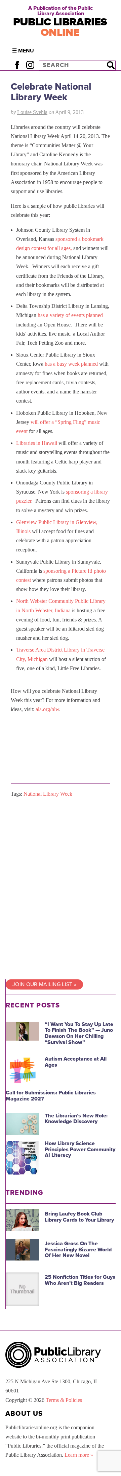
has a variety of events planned (70, 315)
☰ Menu (23, 50)
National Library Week (48, 794)
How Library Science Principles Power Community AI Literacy (80, 1149)
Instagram (30, 65)
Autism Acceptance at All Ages (76, 1061)
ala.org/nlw (47, 709)
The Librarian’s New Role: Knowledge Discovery (76, 1118)
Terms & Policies (64, 1400)
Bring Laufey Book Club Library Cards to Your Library (79, 1216)
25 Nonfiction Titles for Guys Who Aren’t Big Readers (80, 1280)
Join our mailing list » (44, 984)
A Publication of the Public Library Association (60, 10)
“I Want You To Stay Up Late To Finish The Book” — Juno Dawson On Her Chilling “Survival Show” (79, 1033)
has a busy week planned (71, 364)
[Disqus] (60, 888)
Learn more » (79, 1455)
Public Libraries (60, 27)
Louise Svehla (32, 112)
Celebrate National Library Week (51, 92)
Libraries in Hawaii (36, 443)
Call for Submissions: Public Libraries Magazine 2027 (51, 1095)
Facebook (17, 65)
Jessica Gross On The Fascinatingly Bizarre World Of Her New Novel (78, 1249)
